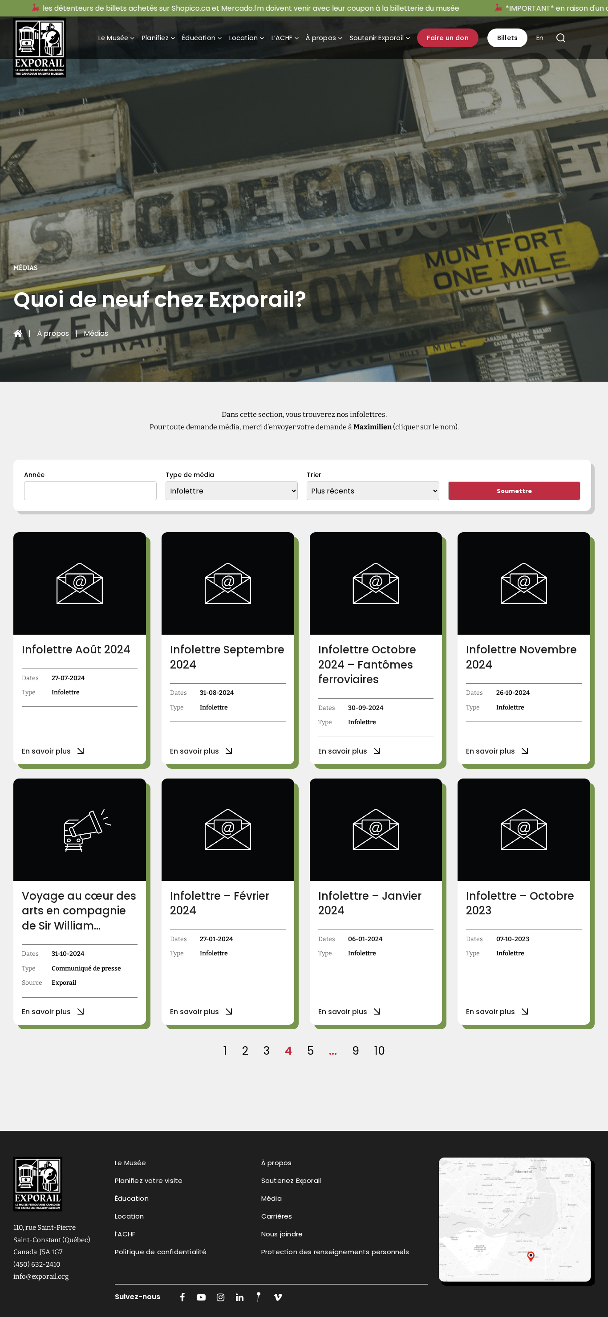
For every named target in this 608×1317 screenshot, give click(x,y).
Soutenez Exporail (291, 1180)
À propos (321, 37)
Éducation (198, 37)
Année (34, 474)
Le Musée (113, 37)
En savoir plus (46, 751)
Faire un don (447, 37)
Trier (314, 474)
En (539, 37)
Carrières (276, 1216)
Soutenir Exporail (377, 37)
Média (271, 1198)
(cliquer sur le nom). (425, 427)
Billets (507, 37)
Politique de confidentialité (161, 1251)
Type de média (190, 474)
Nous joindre (282, 1234)
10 (379, 1051)
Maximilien (372, 427)
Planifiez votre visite (148, 1180)
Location (243, 37)
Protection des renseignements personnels (335, 1251)
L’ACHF (282, 37)
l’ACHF (125, 1234)
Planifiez (155, 37)
